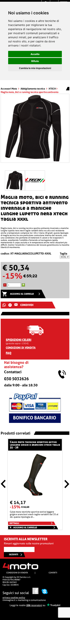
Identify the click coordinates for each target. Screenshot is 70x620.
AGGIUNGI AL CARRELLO (22, 294)
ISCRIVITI (13, 554)
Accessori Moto (9, 88)
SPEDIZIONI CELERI (18, 340)
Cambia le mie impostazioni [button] (35, 68)
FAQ (8, 353)
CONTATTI (53, 572)
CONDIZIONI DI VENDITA (21, 347)
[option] (35, 129)
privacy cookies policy (14, 597)
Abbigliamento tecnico (33, 88)
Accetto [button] (35, 54)
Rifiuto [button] (35, 61)
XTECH (52, 88)
